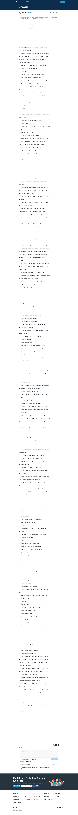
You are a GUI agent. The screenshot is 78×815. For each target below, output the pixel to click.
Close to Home (40, 18)
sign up (25, 759)
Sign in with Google (26, 785)
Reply (21, 768)
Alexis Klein (28, 764)
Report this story (22, 747)
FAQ (14, 810)
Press (25, 796)
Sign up (58, 1)
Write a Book (46, 795)
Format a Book (47, 798)
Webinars (36, 799)
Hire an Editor (16, 795)
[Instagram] (59, 807)
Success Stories (27, 799)
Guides (35, 795)
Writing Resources (48, 799)
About (25, 793)
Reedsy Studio (47, 793)
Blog (35, 793)
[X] (57, 807)
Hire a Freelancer (16, 793)
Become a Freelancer (28, 798)
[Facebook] (62, 807)
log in (29, 759)
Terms (17, 810)
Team (25, 795)
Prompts (41, 1)
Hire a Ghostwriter (17, 799)
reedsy (19, 2)
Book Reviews (57, 793)
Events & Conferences (38, 798)
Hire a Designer (16, 796)
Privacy (20, 810)
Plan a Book (46, 796)
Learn (50, 1)
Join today (16, 785)
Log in (63, 1)
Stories (46, 1)
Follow (30, 12)
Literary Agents (58, 796)
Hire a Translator (16, 800)
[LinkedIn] (60, 807)
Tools (54, 1)
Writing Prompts (58, 795)
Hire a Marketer (16, 798)
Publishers (57, 798)
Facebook (35, 785)
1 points (24, 764)
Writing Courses (37, 796)
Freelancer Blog (37, 800)
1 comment (56, 12)
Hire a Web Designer (17, 802)
